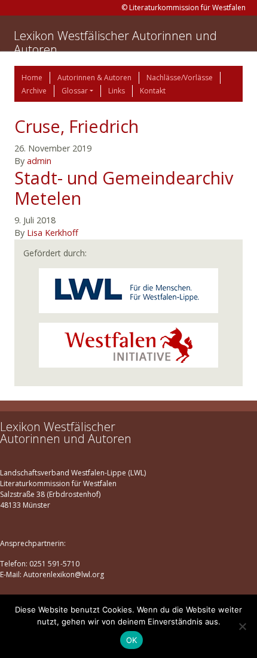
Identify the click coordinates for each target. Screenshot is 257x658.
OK (131, 640)
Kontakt (153, 91)
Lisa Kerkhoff (52, 232)
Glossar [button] (75, 91)
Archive (34, 91)
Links (116, 91)
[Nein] (242, 626)
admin (39, 160)
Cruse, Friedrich (76, 126)
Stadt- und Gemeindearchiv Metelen (123, 188)
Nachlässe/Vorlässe (179, 77)
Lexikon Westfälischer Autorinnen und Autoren (115, 42)
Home (32, 77)
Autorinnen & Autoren (94, 77)
